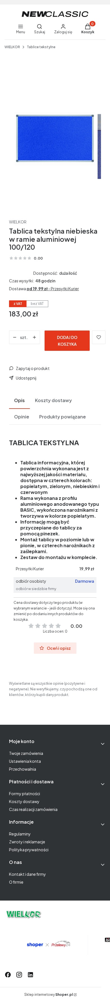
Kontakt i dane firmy (27, 874)
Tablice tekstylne (41, 47)
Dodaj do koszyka (67, 341)
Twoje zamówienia (26, 753)
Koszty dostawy (24, 801)
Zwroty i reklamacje (27, 841)
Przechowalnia (22, 769)
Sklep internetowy (48, 994)
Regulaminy (20, 833)
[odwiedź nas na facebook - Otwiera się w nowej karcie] (8, 974)
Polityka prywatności (29, 849)
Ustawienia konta (25, 761)
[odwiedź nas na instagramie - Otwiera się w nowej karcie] (19, 974)
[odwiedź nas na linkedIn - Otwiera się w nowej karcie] (30, 974)
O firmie (16, 881)
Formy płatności (24, 793)
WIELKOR (12, 47)
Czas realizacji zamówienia (33, 809)
